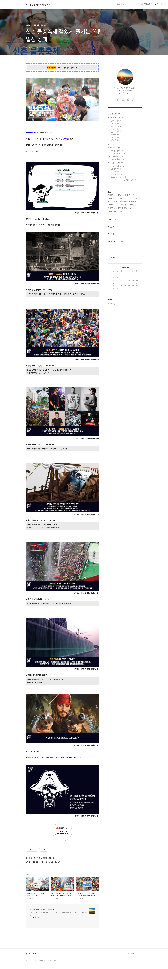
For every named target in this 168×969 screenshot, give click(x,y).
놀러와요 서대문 (115, 163)
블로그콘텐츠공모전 (118, 177)
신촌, (133, 195)
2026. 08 (125, 267)
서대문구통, (111, 208)
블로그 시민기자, (113, 201)
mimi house (132, 943)
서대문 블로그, (112, 198)
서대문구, (127, 195)
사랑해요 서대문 (115, 117)
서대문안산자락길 (117, 166)
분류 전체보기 (115, 114)
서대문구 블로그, (121, 208)
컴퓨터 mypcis (132, 928)
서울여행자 (131, 932)
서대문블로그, (124, 205)
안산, (120, 211)
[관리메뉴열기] (164, 4)
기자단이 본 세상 (118, 154)
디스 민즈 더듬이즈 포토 (135, 937)
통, (123, 195)
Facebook (112, 241)
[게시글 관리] (35, 849)
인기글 (117, 219)
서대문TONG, (133, 201)
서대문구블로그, (113, 211)
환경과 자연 (116, 123)
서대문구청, (111, 195)
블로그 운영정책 (31, 954)
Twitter (121, 241)
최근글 (110, 219)
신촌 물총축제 (116, 171)
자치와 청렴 (116, 134)
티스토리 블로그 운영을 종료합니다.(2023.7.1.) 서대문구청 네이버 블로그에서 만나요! (58, 912)
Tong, (129, 208)
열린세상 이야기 (117, 151)
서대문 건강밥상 (117, 156)
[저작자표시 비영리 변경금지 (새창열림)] (51, 850)
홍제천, (117, 205)
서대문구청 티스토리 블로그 (38, 4)
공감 (129, 924)
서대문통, (133, 205)
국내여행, (111, 205)
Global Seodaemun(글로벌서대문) (123, 180)
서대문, (118, 195)
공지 (111, 144)
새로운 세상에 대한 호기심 (135, 948)
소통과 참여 (116, 140)
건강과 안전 (116, 137)
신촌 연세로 (116, 169)
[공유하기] (32, 849)
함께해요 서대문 (115, 147)
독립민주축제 (116, 174)
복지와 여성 (116, 129)
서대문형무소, (123, 201)
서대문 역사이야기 (118, 159)
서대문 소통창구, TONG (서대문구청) (134, 919)
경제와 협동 (116, 126)
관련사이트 (131, 954)
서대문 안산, (122, 198)
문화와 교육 (116, 121)
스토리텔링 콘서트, (133, 198)
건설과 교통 (116, 132)
